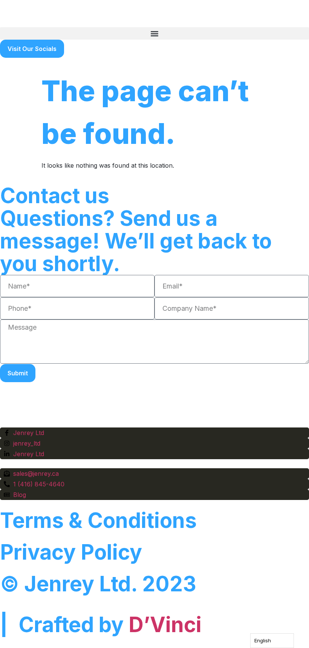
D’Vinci (165, 624)
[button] (154, 33)
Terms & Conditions (98, 520)
